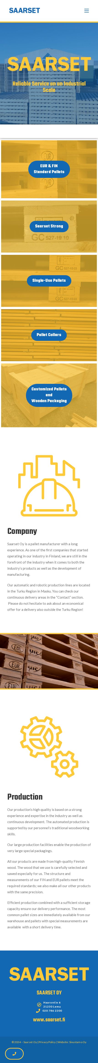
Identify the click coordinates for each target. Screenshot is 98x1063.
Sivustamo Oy (77, 1042)
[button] (49, 169)
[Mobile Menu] (86, 10)
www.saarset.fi (49, 1020)
